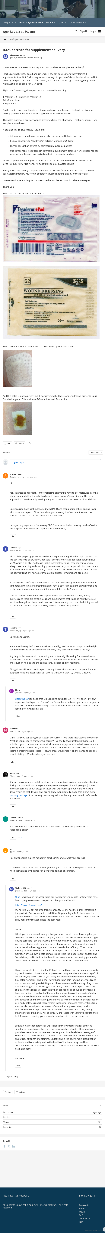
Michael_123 (20, 888)
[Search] (76, 31)
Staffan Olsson (16, 474)
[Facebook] (4, 1146)
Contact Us (84, 1218)
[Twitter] (8, 1146)
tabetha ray (15, 547)
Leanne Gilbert (16, 817)
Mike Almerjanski (17, 55)
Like (8, 443)
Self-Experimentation (19, 39)
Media (82, 1211)
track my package (18, 795)
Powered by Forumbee (94, 1231)
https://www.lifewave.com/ (28, 905)
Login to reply (18, 462)
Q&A (61, 22)
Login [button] (93, 31)
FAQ (81, 1215)
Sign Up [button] (84, 31)
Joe (11, 849)
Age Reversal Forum (19, 31)
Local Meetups (76, 22)
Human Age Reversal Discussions (36, 22)
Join (81, 1221)
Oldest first (95, 452)
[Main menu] (99, 31)
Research (83, 1205)
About (82, 1208)
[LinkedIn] (13, 1146)
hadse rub (14, 773)
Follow (21, 443)
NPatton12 (14, 728)
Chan (17, 690)
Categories (8, 22)
